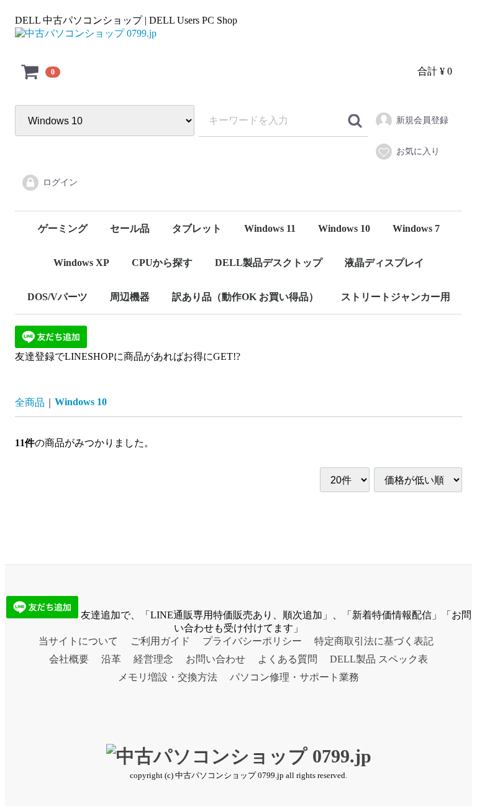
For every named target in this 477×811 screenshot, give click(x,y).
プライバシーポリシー (252, 641)
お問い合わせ (215, 659)
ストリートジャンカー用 (395, 296)
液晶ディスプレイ (384, 262)
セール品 (130, 228)
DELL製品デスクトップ (268, 262)
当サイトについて (78, 641)
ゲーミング (63, 228)
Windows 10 (344, 228)
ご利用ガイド (160, 641)
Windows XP (81, 262)
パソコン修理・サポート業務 (294, 677)
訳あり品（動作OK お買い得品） (245, 296)
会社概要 (69, 659)
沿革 (111, 659)
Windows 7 (416, 228)
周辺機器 (130, 296)
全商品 (30, 402)
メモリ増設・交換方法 (167, 677)
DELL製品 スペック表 (379, 659)
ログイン (60, 182)
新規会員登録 (422, 120)
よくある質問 (287, 659)
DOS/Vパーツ (57, 296)
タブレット (197, 228)
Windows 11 (270, 228)
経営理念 (153, 659)
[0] (30, 71)
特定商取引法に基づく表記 (374, 641)
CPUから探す (162, 262)
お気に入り (418, 151)
